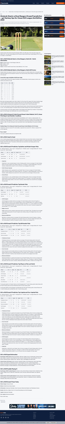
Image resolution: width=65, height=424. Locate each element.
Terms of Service (52, 415)
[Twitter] (3, 417)
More (63, 15)
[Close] (57, 422)
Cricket (37, 3)
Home (34, 3)
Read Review (61, 26)
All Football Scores (11, 0)
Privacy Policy (52, 416)
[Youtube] (8, 417)
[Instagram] (6, 417)
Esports (53, 3)
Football (42, 3)
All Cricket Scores (4, 0)
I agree (48, 422)
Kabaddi (47, 3)
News (7, 11)
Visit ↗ (62, 19)
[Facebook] (1, 417)
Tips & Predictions (60, 3)
